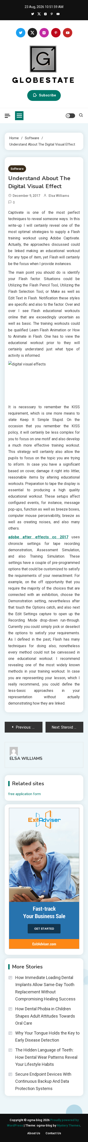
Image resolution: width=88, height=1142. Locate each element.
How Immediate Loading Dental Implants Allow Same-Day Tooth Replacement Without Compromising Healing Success (45, 988)
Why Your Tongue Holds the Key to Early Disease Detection (47, 1037)
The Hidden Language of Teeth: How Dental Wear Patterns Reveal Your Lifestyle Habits (46, 1057)
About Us (33, 1133)
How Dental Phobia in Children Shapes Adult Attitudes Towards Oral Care (45, 1016)
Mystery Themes (68, 1125)
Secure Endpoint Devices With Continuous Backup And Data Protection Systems (43, 1081)
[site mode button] (70, 115)
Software (17, 169)
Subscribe (47, 95)
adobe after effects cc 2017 (38, 537)
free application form (24, 794)
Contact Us (53, 1133)
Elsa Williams (59, 196)
